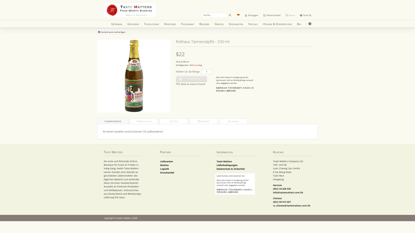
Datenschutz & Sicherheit (231, 168)
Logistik (164, 168)
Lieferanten (166, 161)
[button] (305, 15)
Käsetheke (170, 24)
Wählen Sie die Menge (188, 71)
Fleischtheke (151, 24)
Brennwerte (203, 121)
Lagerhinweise (113, 121)
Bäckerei (204, 24)
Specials (253, 24)
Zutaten (174, 121)
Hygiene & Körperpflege (277, 24)
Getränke (116, 24)
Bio (299, 24)
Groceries (133, 24)
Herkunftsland (144, 121)
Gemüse (219, 24)
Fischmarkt (187, 24)
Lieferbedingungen (227, 165)
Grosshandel (167, 172)
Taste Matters (224, 161)
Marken (164, 165)
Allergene (233, 121)
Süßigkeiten (236, 24)
